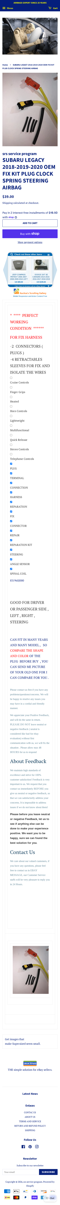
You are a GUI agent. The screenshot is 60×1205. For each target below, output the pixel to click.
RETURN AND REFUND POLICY (30, 1125)
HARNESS (16, 497)
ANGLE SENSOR (20, 564)
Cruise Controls (19, 382)
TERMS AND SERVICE (30, 1121)
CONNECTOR (18, 526)
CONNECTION (19, 487)
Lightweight (17, 420)
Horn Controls (18, 411)
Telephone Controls (22, 459)
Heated (14, 401)
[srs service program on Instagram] (37, 1147)
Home (5, 64)
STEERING (16, 554)
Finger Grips (17, 392)
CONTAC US (30, 1112)
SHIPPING (30, 1130)
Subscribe (48, 1172)
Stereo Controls (19, 449)
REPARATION (18, 506)
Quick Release (18, 440)
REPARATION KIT (21, 545)
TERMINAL (17, 478)
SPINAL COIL (18, 573)
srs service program (32, 1181)
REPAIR (15, 535)
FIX (12, 516)
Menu (9, 8)
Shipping (7, 203)
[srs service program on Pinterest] (30, 1147)
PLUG (13, 468)
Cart (55, 8)
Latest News (30, 1094)
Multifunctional (19, 430)
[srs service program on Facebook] (23, 1147)
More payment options (30, 242)
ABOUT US (30, 1116)
